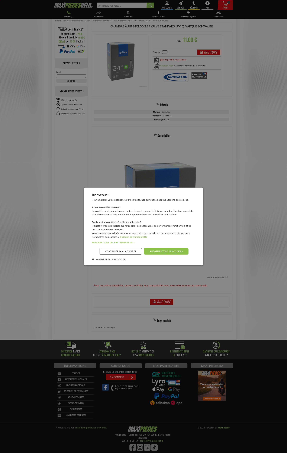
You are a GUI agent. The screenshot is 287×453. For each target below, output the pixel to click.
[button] (143, 242)
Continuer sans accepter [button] (120, 251)
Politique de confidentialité (133, 236)
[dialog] (143, 226)
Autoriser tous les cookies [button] (166, 251)
